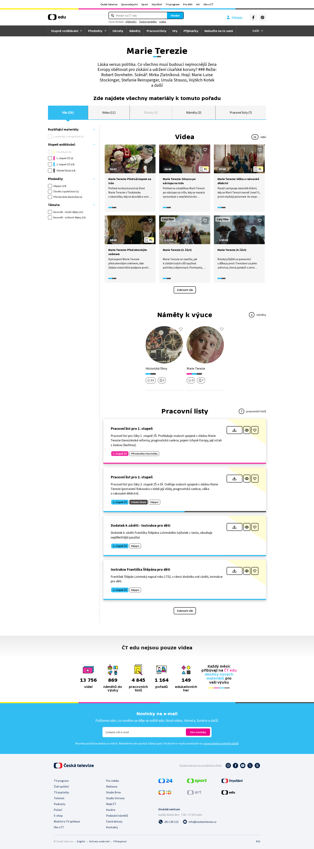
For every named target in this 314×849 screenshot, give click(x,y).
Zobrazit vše (185, 290)
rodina (162, 21)
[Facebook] (253, 17)
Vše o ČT (209, 4)
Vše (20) (68, 112)
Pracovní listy (156, 31)
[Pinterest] (262, 17)
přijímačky (131, 21)
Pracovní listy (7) (241, 112)
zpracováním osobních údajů (220, 743)
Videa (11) (108, 112)
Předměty (95, 31)
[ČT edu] (57, 18)
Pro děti (187, 4)
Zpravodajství (129, 4)
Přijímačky (191, 31)
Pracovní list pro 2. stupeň (132, 477)
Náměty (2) (193, 112)
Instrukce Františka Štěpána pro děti (140, 569)
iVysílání (157, 4)
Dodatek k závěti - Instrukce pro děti (140, 525)
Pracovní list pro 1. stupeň (132, 428)
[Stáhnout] (234, 430)
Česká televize (108, 4)
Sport (144, 4)
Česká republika (148, 21)
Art (198, 4)
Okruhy (117, 31)
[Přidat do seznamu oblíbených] (150, 149)
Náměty (135, 31)
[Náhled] (246, 430)
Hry (175, 31)
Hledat (175, 15)
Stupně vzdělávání (64, 31)
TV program (173, 4)
